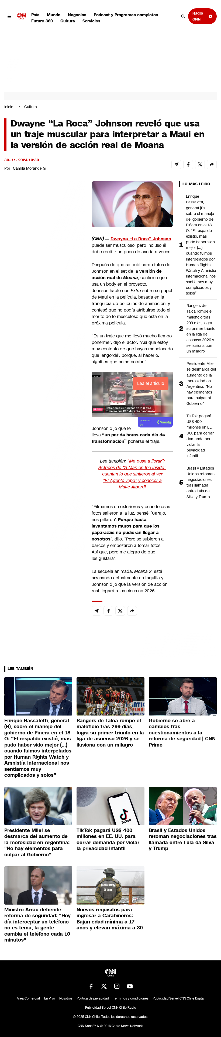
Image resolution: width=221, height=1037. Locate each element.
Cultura (67, 21)
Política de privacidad (93, 998)
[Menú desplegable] (9, 16)
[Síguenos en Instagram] (117, 986)
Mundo (53, 15)
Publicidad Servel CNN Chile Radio (110, 1007)
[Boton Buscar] (183, 16)
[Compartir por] (212, 164)
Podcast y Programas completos (126, 15)
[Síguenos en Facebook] (91, 986)
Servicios (91, 21)
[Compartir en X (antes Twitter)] (200, 164)
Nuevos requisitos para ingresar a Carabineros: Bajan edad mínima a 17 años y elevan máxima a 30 (110, 919)
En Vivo (49, 998)
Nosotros (65, 998)
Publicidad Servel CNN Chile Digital (179, 998)
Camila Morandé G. (30, 168)
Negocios (77, 15)
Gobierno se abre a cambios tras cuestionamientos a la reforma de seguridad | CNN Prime (182, 732)
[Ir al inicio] (21, 16)
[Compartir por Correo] (176, 164)
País (35, 15)
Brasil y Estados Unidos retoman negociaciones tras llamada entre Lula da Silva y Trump (201, 482)
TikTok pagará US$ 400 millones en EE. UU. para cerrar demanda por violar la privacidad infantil (200, 435)
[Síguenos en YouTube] (130, 986)
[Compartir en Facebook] (188, 164)
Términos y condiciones (131, 998)
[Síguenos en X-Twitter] (104, 986)
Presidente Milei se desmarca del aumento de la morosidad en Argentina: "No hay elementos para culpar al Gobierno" (201, 383)
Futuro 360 (42, 21)
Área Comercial (28, 998)
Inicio (8, 106)
